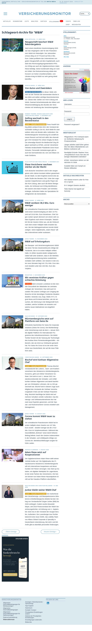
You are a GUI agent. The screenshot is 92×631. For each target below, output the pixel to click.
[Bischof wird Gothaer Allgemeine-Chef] (12, 363)
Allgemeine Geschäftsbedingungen (10, 609)
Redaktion (28, 275)
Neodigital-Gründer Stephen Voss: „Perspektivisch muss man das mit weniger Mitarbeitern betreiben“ (76, 155)
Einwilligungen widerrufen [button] (33, 620)
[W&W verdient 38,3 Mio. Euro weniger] (12, 206)
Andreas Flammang (31, 449)
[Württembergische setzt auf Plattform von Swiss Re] (12, 321)
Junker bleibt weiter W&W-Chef (40, 490)
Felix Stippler (30, 162)
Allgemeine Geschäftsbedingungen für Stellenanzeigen (11, 613)
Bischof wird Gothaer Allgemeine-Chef (42, 361)
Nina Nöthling (30, 39)
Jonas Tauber (29, 200)
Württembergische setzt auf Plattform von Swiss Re (39, 319)
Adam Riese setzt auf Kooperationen (35, 453)
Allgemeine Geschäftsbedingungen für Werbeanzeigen (11, 604)
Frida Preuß (42, 162)
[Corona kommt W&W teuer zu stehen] (12, 419)
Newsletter (79, 1)
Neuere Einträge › (50, 532)
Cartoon (43, 21)
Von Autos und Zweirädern (38, 88)
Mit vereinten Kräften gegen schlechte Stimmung (39, 278)
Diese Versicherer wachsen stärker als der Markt (38, 165)
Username (68, 104)
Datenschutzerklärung (10, 617)
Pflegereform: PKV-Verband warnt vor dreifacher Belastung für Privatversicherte (76, 139)
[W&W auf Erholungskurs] (12, 244)
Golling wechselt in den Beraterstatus (37, 119)
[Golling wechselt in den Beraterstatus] (12, 119)
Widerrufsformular (8, 619)
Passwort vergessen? (72, 124)
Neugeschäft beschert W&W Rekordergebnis (39, 43)
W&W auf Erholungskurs (37, 241)
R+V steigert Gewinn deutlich (74, 185)
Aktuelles (7, 21)
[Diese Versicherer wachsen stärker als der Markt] (12, 167)
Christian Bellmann (32, 115)
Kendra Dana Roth (43, 114)
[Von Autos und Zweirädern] (12, 92)
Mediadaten (76, 24)
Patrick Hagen (30, 85)
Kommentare (17, 21)
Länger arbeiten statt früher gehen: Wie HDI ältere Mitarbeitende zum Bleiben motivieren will (76, 147)
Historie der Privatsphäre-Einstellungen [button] (33, 616)
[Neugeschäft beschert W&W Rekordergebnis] (12, 45)
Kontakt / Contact (30, 610)
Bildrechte (28, 622)
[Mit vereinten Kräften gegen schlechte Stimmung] (12, 280)
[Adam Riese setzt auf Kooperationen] (12, 455)
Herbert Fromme (30, 114)
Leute (27, 21)
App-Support (29, 605)
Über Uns (76, 21)
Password (67, 111)
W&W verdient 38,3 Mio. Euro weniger (39, 204)
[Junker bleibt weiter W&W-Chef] (12, 491)
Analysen (34, 21)
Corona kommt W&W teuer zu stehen (40, 417)
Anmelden (63, 3)
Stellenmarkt (56, 21)
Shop (68, 24)
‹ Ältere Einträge (11, 532)
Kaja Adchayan (30, 316)
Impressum (28, 608)
